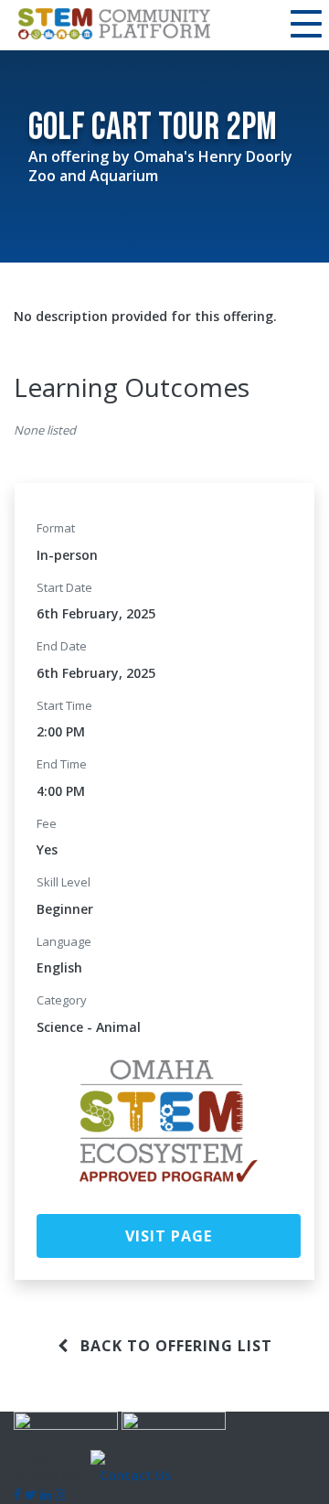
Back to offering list (174, 1346)
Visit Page (168, 1236)
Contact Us (135, 1475)
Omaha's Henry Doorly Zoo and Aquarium (160, 166)
